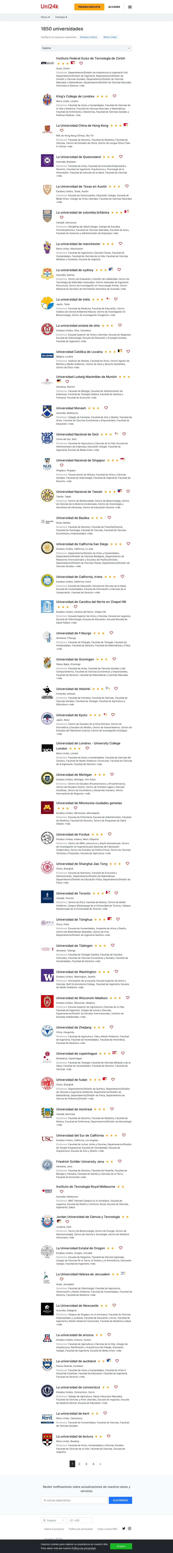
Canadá (60, 222)
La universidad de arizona (74, 1335)
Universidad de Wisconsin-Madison (82, 998)
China (59, 868)
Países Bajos (62, 664)
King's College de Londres (75, 96)
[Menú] (128, 7)
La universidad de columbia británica (82, 212)
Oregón (78, 1253)
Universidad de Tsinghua (74, 919)
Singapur (60, 470)
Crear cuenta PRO (107, 1529)
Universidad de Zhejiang (73, 1027)
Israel (59, 1284)
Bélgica (60, 356)
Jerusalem (68, 1284)
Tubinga (71, 950)
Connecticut (80, 1392)
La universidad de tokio (73, 299)
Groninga (75, 664)
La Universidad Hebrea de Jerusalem (83, 1274)
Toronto (69, 898)
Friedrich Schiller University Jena (80, 1161)
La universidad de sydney (74, 270)
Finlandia (61, 693)
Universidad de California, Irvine (79, 577)
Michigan (79, 779)
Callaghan (72, 1310)
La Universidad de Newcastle (77, 1305)
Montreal (70, 1114)
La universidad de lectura (74, 1436)
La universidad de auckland (76, 1361)
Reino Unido (110, 37)
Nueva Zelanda (64, 1366)
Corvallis (87, 1253)
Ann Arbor (90, 779)
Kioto (66, 720)
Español (51, 1520)
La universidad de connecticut (78, 1387)
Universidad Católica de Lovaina (79, 352)
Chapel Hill (100, 611)
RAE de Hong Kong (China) (70, 135)
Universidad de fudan (71, 1079)
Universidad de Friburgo (73, 633)
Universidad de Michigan (74, 774)
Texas (77, 191)
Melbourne (72, 413)
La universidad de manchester (78, 244)
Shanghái (68, 868)
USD (77, 1520)
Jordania (60, 1226)
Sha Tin (90, 135)
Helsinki (71, 693)
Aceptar (121, 1546)
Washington (80, 976)
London (74, 101)
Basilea (66, 522)
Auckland (78, 1366)
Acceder (114, 6)
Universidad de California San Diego (82, 544)
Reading (74, 1441)
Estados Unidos (88, 37)
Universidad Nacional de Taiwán (79, 491)
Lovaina (69, 356)
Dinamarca (61, 1058)
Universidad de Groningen (75, 659)
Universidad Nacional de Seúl (77, 434)
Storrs (91, 1392)
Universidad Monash (71, 408)
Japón (59, 304)
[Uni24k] (49, 7)
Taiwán (60, 496)
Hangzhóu (69, 1032)
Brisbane (71, 161)
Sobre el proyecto (54, 1529)
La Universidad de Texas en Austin (81, 186)
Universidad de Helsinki (73, 689)
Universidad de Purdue (73, 834)
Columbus (85, 330)
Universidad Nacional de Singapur (80, 460)
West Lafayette (91, 839)
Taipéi (68, 496)
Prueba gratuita (89, 6)
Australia (60, 161)
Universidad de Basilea (72, 518)
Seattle (91, 976)
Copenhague (75, 1058)
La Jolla (89, 548)
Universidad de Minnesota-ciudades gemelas (89, 803)
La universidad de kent (72, 1413)
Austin (85, 191)
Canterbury (76, 1418)
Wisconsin (79, 1002)
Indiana (78, 839)
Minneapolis (93, 813)
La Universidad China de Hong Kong (82, 125)
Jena (69, 1166)
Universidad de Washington (76, 972)
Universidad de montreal (74, 1109)
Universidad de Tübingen (74, 945)
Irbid (69, 1226)
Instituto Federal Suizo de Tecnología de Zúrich (90, 58)
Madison (90, 1002)
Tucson (87, 1339)
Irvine (88, 581)
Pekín (66, 924)
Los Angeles (91, 1140)
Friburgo (71, 638)
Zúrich (66, 68)
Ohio (76, 330)
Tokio (67, 304)
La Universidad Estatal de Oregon (80, 1248)
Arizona (78, 1339)
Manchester (76, 248)
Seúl (74, 439)
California (79, 548)
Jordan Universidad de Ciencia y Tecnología (88, 1217)
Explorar (46, 48)
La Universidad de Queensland (78, 157)
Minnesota (79, 813)
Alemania (61, 386)
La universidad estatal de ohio (78, 325)
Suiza (59, 68)
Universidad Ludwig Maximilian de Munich (86, 377)
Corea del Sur (63, 439)
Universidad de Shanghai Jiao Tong (81, 864)
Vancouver (71, 222)
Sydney (71, 274)
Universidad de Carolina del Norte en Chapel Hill (91, 602)
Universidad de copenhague (76, 1053)
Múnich (71, 386)
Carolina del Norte (83, 611)
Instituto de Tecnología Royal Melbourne (85, 1186)
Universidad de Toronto (73, 893)
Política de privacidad (81, 1529)
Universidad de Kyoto (71, 715)
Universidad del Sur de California (80, 1135)
